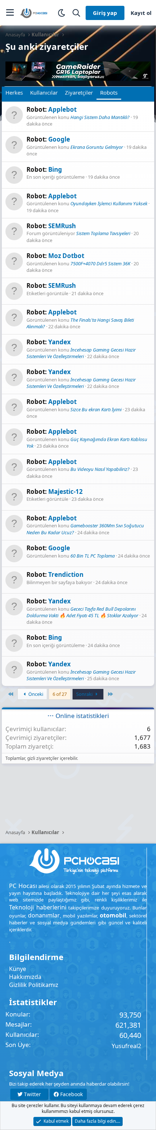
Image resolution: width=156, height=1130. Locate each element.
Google (59, 139)
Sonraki (85, 694)
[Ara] (76, 13)
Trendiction (65, 574)
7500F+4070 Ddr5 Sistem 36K (100, 263)
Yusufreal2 (126, 1046)
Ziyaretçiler (79, 92)
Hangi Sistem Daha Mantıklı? (100, 117)
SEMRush (62, 226)
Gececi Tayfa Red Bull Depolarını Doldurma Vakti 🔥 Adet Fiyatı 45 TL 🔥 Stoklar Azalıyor (82, 612)
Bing (55, 169)
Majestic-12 (65, 491)
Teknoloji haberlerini (37, 907)
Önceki (35, 694)
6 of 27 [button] (60, 694)
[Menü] (10, 13)
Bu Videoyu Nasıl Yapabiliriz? (100, 469)
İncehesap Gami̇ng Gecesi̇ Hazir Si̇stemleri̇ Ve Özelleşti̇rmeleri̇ (81, 353)
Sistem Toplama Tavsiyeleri (103, 233)
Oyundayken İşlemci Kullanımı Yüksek (108, 203)
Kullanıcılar (44, 92)
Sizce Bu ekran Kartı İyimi (96, 409)
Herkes (14, 92)
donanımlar (44, 915)
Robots (109, 92)
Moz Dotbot (66, 255)
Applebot (62, 109)
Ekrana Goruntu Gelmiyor (96, 147)
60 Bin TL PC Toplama (92, 555)
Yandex (59, 342)
